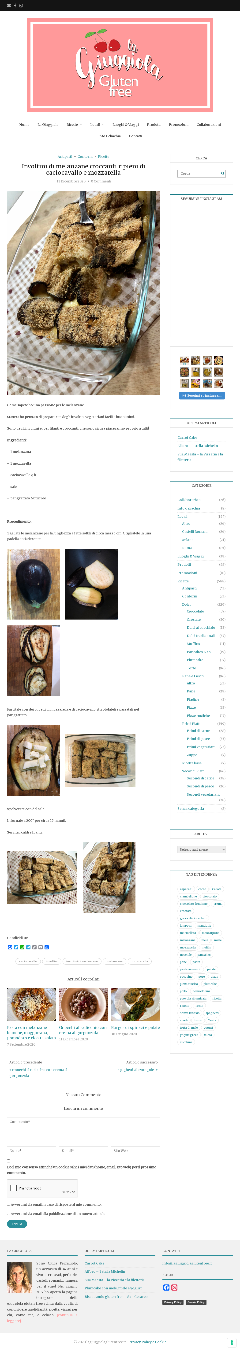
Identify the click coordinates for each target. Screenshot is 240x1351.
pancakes (204, 954)
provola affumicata (193, 998)
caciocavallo (28, 961)
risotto (185, 1005)
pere (202, 976)
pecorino (186, 976)
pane (183, 962)
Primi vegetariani (201, 747)
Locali (95, 124)
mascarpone (210, 933)
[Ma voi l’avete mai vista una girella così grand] (218, 360)
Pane (191, 691)
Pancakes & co (199, 652)
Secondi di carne (200, 778)
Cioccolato (195, 611)
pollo (183, 991)
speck (184, 1020)
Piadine (193, 699)
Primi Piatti (191, 724)
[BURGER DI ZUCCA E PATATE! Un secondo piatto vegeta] (195, 383)
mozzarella (139, 961)
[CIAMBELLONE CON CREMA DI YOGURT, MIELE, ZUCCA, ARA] (218, 372)
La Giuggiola (48, 124)
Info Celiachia (109, 136)
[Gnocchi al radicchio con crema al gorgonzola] (83, 1005)
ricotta (216, 998)
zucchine (186, 1042)
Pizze (191, 707)
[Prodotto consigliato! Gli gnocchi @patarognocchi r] (184, 383)
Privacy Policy (173, 1302)
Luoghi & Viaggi (125, 124)
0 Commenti (101, 181)
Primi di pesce (198, 739)
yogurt (208, 1027)
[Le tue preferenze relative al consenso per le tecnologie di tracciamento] (231, 1342)
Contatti (135, 136)
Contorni (85, 156)
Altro (186, 523)
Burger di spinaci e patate (135, 1027)
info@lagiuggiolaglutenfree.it (187, 1263)
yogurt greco (189, 1035)
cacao (202, 889)
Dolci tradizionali (201, 636)
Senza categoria (190, 808)
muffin (206, 947)
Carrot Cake (187, 437)
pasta (196, 962)
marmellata (188, 933)
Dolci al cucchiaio (201, 627)
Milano (188, 540)
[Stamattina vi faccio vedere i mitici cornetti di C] (184, 360)
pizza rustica (189, 984)
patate (211, 969)
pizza (214, 976)
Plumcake (195, 660)
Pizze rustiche (198, 716)
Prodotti (154, 124)
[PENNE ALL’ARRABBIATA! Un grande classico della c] (218, 383)
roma (199, 1005)
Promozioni (178, 124)
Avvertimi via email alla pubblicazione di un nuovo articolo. (58, 1214)
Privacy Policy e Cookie (147, 1342)
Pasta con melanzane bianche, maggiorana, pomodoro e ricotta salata (31, 1032)
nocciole (186, 954)
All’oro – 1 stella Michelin (197, 446)
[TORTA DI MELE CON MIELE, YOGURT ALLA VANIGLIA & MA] (195, 360)
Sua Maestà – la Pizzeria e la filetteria (115, 1280)
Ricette (72, 124)
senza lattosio (190, 1013)
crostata (185, 911)
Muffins (193, 644)
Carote (216, 889)
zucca (208, 1035)
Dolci (186, 604)
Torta (212, 1020)
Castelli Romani (194, 531)
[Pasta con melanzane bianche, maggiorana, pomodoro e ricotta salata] (31, 1005)
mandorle (204, 925)
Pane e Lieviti (193, 676)
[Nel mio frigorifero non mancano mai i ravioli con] (195, 372)
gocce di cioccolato (193, 918)
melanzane (115, 961)
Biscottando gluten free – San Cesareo (116, 1297)
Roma (187, 548)
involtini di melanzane (82, 961)
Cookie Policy (196, 1302)
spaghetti (212, 1013)
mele (204, 940)
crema (218, 903)
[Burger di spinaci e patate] (135, 1005)
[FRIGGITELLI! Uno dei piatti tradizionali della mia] (184, 372)
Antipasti (65, 156)
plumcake (210, 984)
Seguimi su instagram (204, 396)
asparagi (186, 889)
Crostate (194, 619)
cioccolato (210, 896)
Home (24, 124)
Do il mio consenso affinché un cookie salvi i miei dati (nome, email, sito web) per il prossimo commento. (81, 1170)
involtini (51, 961)
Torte (191, 668)
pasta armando (190, 969)
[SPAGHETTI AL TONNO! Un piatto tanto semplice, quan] (207, 360)
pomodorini (201, 991)
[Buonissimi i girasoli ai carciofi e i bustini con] (207, 372)
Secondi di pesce (200, 786)
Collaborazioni (209, 124)
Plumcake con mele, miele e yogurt (113, 1288)
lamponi (185, 925)
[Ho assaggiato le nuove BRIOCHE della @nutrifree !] (207, 383)
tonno (198, 1020)
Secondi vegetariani (203, 794)
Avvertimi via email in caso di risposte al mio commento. (56, 1204)
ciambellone (188, 896)
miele (218, 940)
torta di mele (189, 1027)
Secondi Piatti (193, 771)
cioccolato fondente (194, 903)
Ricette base (192, 763)
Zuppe (192, 755)
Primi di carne (198, 731)
